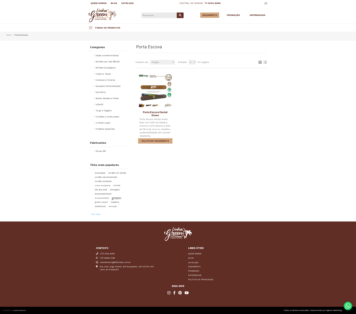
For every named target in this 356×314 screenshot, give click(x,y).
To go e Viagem (104, 110)
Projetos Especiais (105, 129)
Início (8, 35)
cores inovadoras (102, 185)
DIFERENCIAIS (257, 15)
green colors (101, 202)
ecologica (115, 189)
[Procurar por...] (180, 15)
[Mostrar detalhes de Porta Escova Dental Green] (155, 91)
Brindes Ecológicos (106, 67)
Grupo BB (101, 151)
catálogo (193, 262)
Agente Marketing (334, 310)
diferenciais (194, 275)
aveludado (100, 173)
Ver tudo (96, 214)
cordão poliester (103, 181)
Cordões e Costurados (107, 116)
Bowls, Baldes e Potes (107, 98)
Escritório (101, 92)
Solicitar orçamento (155, 141)
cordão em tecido (117, 173)
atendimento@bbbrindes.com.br (115, 262)
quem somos (195, 254)
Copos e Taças (103, 73)
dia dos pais (101, 189)
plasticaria (100, 206)
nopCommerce (19, 310)
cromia (116, 185)
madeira (115, 202)
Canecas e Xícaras (105, 80)
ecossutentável (102, 198)
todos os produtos (107, 27)
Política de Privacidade (200, 279)
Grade (260, 62)
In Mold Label (103, 122)
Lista (265, 62)
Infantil (99, 104)
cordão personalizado (106, 177)
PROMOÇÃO (233, 15)
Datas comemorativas (107, 55)
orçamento (194, 266)
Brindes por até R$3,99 (108, 61)
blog (191, 258)
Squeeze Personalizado (108, 86)
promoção (193, 271)
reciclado (113, 206)
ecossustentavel (103, 194)
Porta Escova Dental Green (155, 114)
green (116, 198)
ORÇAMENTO (209, 15)
